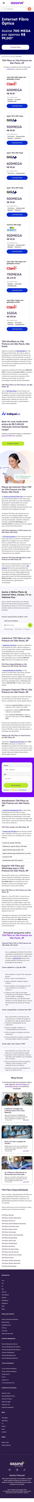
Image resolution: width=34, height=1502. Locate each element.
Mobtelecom (5, 1300)
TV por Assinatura (8, 1363)
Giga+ (3, 1309)
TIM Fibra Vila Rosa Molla (10, 1249)
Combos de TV (6, 1374)
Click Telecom (5, 1294)
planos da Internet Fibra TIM (13, 496)
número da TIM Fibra (10, 831)
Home (3, 56)
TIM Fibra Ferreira (8, 1258)
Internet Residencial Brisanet (10, 1358)
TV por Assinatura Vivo (8, 1382)
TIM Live (4, 1328)
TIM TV (4, 1377)
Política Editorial (6, 1445)
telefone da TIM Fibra (17, 742)
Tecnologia (5, 1417)
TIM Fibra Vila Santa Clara (10, 1226)
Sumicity (4, 1292)
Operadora (5, 1420)
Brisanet (4, 1297)
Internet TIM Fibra (7, 1399)
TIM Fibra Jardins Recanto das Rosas (14, 1223)
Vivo (3, 1280)
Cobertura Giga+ (6, 1401)
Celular (4, 1426)
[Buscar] (29, 9)
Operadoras (6, 1275)
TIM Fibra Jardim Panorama (11, 1260)
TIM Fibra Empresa (9, 536)
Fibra (6, 56)
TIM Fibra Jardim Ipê (9, 1240)
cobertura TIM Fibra (9, 645)
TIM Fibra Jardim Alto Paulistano (12, 1235)
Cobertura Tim (6, 1404)
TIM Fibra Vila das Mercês (10, 1252)
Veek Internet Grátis (7, 1333)
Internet (4, 1432)
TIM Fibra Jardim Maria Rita (11, 1263)
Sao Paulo (12, 56)
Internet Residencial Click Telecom (11, 1349)
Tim (3, 1283)
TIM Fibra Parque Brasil (9, 1238)
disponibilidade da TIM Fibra (12, 670)
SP (9, 56)
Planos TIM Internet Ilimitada (10, 1319)
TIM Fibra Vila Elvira (8, 1221)
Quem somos (5, 1442)
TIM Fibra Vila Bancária (9, 1243)
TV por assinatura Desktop (9, 1371)
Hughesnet (5, 1303)
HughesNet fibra (6, 1325)
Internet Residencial (8, 1338)
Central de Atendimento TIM (12, 810)
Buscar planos (15, 785)
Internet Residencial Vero (9, 1355)
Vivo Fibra (4, 1330)
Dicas (3, 1429)
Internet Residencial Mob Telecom (11, 1347)
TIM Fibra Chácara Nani (9, 1229)
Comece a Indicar (13, 443)
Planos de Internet (8, 1314)
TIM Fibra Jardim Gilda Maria (11, 1218)
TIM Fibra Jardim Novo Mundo (12, 1255)
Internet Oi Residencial (8, 1352)
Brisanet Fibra (6, 1322)
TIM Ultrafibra (21, 351)
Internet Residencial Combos (10, 1344)
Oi (2, 1286)
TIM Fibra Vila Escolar (9, 1232)
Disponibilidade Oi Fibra (8, 1396)
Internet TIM (17, 958)
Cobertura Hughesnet (8, 1407)
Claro (3, 1306)
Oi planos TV (5, 1380)
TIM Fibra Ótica (11, 391)
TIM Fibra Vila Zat (8, 1215)
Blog (3, 1412)
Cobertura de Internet (9, 1388)
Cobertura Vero (6, 1393)
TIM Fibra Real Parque (9, 1266)
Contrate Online (15, 47)
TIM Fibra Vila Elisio (8, 1246)
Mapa (3, 1437)
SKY (3, 1289)
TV (2, 1423)
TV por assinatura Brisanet (9, 1368)
